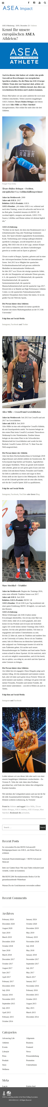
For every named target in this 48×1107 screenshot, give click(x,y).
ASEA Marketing (8, 26)
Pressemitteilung (32, 1056)
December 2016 (8, 986)
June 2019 (6, 933)
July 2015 (6, 1008)
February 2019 (32, 937)
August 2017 (7, 968)
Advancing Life (8, 1038)
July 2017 (30, 968)
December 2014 (32, 1017)
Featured (29, 1047)
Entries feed (30, 1086)
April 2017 (6, 977)
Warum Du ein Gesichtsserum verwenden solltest (21, 885)
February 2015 (8, 1017)
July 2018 (30, 946)
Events (5, 1047)
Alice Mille (30, 806)
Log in (4, 1086)
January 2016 (7, 995)
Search (44, 3)
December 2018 (8, 942)
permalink (25, 813)
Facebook (14, 324)
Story (4, 1065)
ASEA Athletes (21, 810)
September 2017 (32, 964)
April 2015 (6, 1012)
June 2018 (6, 950)
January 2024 (31, 919)
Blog (38, 494)
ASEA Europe (33, 810)
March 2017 (31, 977)
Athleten (34, 26)
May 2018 (30, 950)
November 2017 (32, 959)
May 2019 (30, 933)
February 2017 (8, 981)
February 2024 (8, 919)
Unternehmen (31, 1065)
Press (4, 1056)
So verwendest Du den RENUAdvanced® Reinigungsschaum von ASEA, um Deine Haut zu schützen (21, 850)
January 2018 (31, 955)
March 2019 (7, 937)
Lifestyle (5, 1052)
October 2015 (31, 999)
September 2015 (8, 1004)
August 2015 (31, 1004)
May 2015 (30, 1008)
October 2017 (7, 964)
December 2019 (32, 928)
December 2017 (8, 959)
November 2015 (8, 999)
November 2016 (32, 986)
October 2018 (7, 946)
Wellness (5, 1069)
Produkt (5, 1060)
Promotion (30, 1060)
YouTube (22, 494)
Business (29, 1043)
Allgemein (30, 1038)
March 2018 (7, 955)
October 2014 (7, 1021)
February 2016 (32, 990)
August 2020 (7, 928)
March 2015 (31, 1012)
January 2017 (31, 981)
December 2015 (32, 995)
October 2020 (31, 924)
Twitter (25, 324)
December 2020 (8, 924)
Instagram (6, 324)
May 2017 (30, 973)
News (28, 1052)
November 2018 (32, 942)
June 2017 (6, 973)
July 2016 (6, 990)
